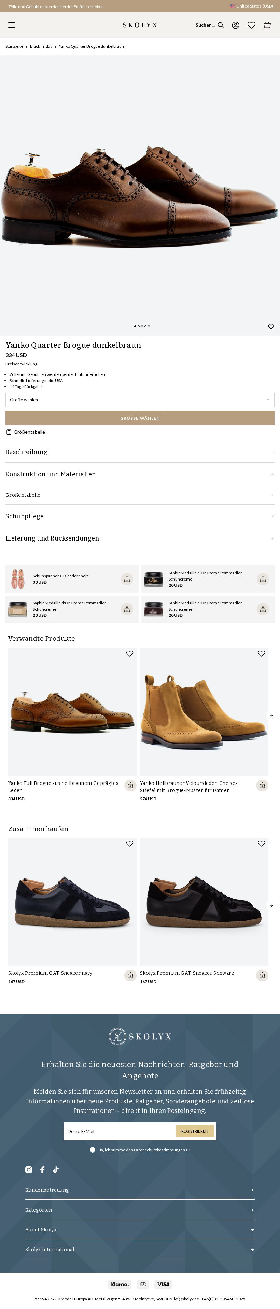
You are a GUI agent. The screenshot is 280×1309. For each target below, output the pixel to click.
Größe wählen (24, 400)
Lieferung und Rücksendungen (52, 538)
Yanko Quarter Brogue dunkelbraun (91, 46)
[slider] (140, 195)
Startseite (14, 46)
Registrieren (194, 1131)
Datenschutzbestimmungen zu (162, 1150)
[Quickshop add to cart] (130, 785)
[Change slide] (135, 326)
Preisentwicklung (21, 363)
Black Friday (41, 46)
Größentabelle (29, 432)
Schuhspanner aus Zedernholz (60, 575)
